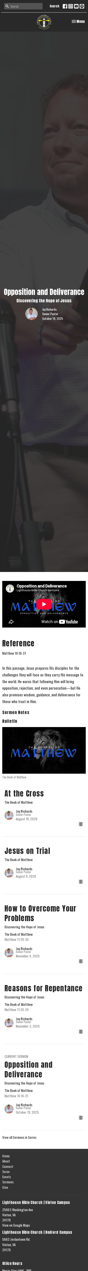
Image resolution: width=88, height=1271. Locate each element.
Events (6, 1176)
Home (6, 1155)
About (6, 1160)
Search (54, 6)
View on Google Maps (16, 1225)
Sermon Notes (16, 712)
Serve (6, 1171)
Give (5, 1187)
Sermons (8, 1181)
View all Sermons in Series (19, 1137)
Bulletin (9, 721)
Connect (7, 1166)
